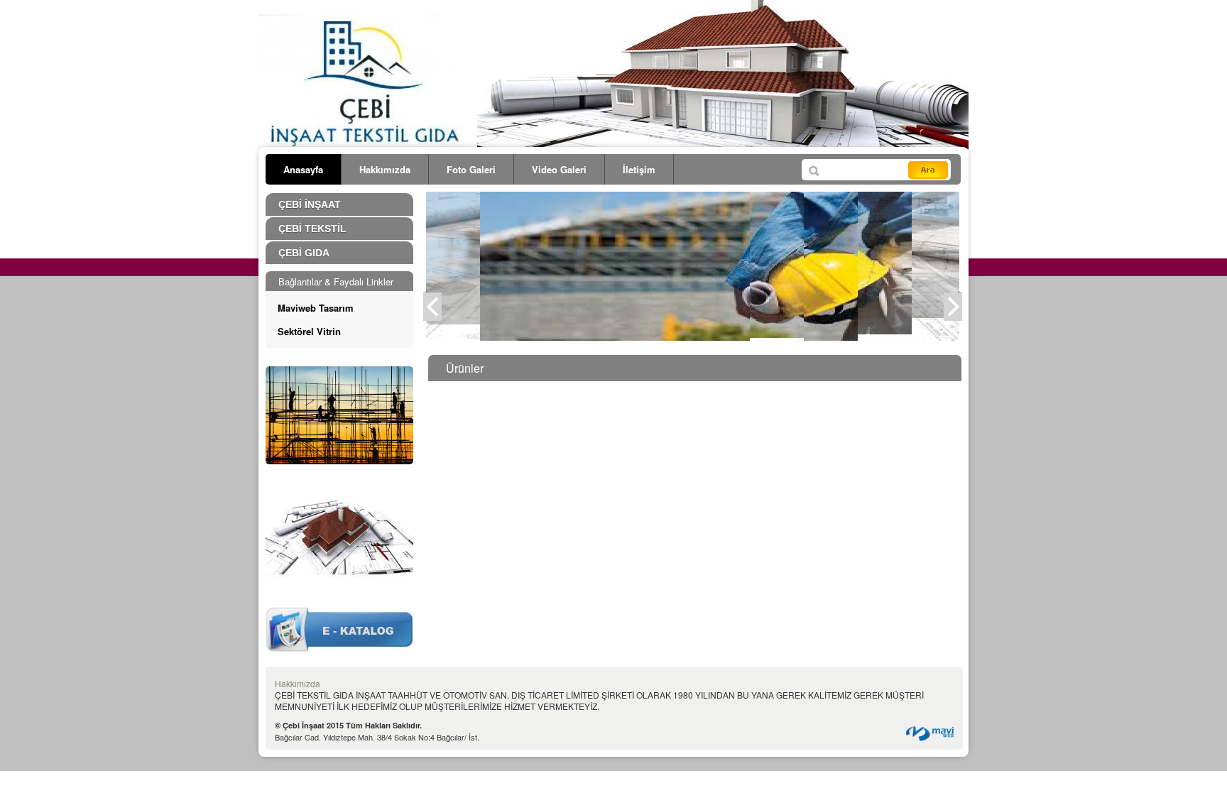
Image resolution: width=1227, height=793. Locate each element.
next (958, 315)
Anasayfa (303, 169)
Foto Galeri (471, 169)
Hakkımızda (384, 169)
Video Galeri (559, 169)
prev (437, 315)
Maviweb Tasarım (316, 308)
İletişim (639, 169)
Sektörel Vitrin (309, 331)
